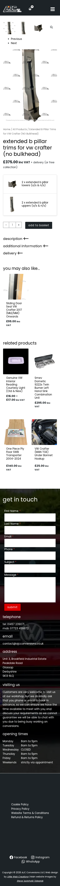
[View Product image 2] (24, 28)
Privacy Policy (20, 809)
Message (11, 575)
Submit (12, 607)
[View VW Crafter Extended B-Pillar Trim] (9, 28)
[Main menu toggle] (52, 9)
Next (14, 43)
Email (8, 536)
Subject (10, 562)
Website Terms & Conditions (30, 813)
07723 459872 (19, 628)
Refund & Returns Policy (27, 817)
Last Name (12, 524)
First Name (12, 511)
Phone (9, 549)
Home (6, 129)
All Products (20, 129)
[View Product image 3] (38, 28)
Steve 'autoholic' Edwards (30, 880)
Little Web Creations (17, 876)
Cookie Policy (20, 804)
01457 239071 (15, 624)
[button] (51, 27)
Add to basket (38, 225)
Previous (16, 39)
